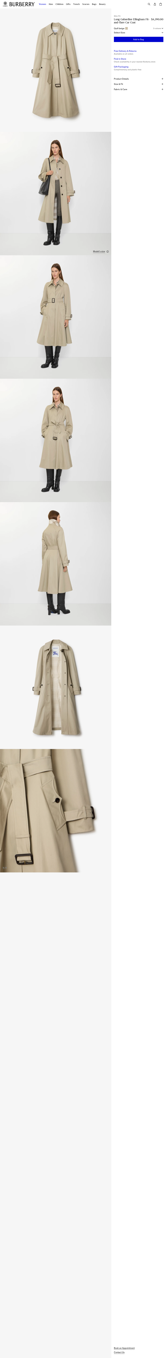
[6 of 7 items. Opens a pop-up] (55, 687)
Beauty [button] (102, 4)
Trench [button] (76, 4)
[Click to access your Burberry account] (154, 4)
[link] (124, 1348)
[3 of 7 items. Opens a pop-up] (55, 317)
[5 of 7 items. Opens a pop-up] (55, 564)
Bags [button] (94, 4)
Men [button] (51, 4)
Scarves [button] (85, 4)
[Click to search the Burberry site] (149, 4)
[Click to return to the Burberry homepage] (22, 4)
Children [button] (59, 4)
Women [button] (42, 4)
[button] (101, 251)
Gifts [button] (68, 4)
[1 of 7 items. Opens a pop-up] (55, 70)
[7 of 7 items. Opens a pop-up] (55, 810)
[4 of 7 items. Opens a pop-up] (55, 440)
